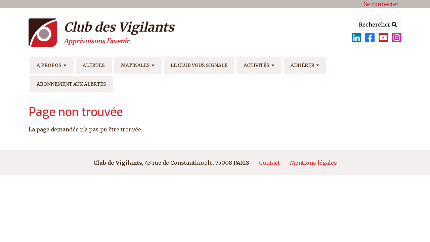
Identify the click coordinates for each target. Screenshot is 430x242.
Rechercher (375, 24)
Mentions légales (313, 162)
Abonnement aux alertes (71, 84)
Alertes (94, 65)
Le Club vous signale (199, 65)
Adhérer (302, 65)
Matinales (135, 65)
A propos (49, 65)
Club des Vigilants (119, 27)
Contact (269, 162)
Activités (256, 65)
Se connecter (381, 4)
